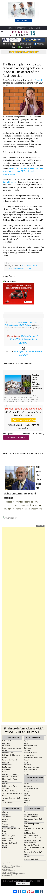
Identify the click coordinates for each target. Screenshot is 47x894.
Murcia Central (12, 808)
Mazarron (27, 765)
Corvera (5, 824)
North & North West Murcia (34, 778)
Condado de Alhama (31, 753)
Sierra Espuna (29, 772)
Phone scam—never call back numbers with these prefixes (22, 267)
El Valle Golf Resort (9, 826)
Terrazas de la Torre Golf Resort (11, 799)
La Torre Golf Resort (9, 760)
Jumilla (26, 798)
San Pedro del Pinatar (10, 791)
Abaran (5, 814)
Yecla (26, 805)
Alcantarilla (6, 817)
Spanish (38, 80)
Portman (5, 784)
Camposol (27, 750)
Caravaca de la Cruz (31, 788)
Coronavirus (6, 869)
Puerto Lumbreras (30, 769)
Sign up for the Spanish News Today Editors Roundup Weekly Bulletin (21, 323)
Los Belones (6, 767)
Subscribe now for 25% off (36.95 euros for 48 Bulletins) (25, 339)
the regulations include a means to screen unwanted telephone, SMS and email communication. (23, 171)
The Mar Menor (12, 737)
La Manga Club (7, 753)
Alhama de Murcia (30, 746)
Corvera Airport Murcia (9, 870)
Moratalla (27, 800)
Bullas (26, 784)
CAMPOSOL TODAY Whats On (12, 866)
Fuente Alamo (29, 755)
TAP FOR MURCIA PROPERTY (23, 52)
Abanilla (5, 812)
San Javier (6, 788)
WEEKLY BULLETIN (34, 28)
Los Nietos (6, 769)
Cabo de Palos (7, 741)
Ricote (4, 845)
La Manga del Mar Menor (11, 755)
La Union (5, 762)
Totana (26, 774)
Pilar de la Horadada (9, 777)
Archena (5, 819)
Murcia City (6, 840)
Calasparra (28, 786)
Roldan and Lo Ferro (9, 786)
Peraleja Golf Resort (9, 843)
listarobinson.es (9, 182)
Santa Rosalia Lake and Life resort (12, 794)
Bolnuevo (27, 748)
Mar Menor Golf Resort (10, 774)
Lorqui (4, 833)
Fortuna (27, 796)
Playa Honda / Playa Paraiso (9, 780)
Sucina (4, 848)
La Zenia (27, 857)
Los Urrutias (6, 772)
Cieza (26, 793)
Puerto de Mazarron (31, 767)
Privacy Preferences (22, 883)
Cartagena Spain (7, 867)
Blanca (4, 821)
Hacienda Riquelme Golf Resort (11, 830)
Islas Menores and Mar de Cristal (11, 749)
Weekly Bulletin (7, 875)
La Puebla (5, 757)
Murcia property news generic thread (13, 873)
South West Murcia (34, 737)
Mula (26, 803)
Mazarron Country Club (32, 840)
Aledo (26, 743)
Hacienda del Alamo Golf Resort (33, 759)
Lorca (26, 762)
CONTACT (10, 28)
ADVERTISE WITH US (21, 28)
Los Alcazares (7, 765)
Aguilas (27, 741)
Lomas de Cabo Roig (31, 859)
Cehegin (27, 791)
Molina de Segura (8, 836)
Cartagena (6, 743)
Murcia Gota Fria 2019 (9, 872)
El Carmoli (6, 746)
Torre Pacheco (7, 803)
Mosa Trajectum (8, 838)
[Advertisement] (23, 624)
